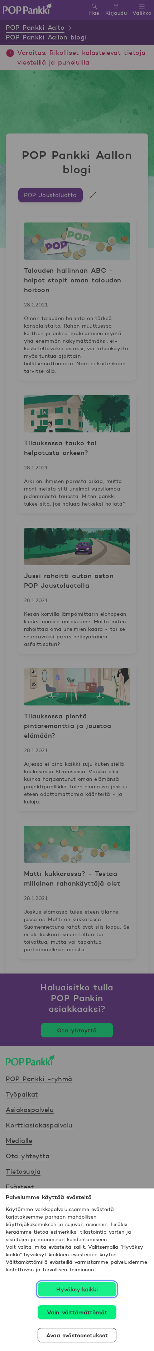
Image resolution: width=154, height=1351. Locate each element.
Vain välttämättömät (77, 1312)
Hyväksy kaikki (77, 1289)
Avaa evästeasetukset (77, 1335)
